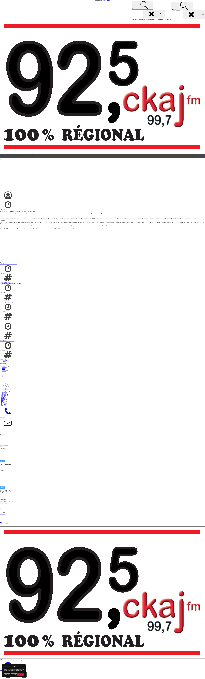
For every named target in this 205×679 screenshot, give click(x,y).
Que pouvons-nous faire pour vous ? (6, 479)
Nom (1, 434)
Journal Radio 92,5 (137, 19)
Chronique (4, 371)
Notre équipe (164, 19)
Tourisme (3, 403)
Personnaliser (7, 674)
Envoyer (2, 461)
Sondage (3, 400)
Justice (3, 385)
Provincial (5, 282)
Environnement (4, 380)
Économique (4, 375)
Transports (4, 404)
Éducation (4, 377)
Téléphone (2, 443)
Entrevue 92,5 (4, 379)
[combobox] (1, 446)
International (4, 384)
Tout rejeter (14, 674)
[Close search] (151, 14)
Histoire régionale (5, 383)
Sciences (3, 398)
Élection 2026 (4, 378)
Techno (3, 402)
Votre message (2, 448)
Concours (142, 19)
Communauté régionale (6, 372)
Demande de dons (159, 19)
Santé (3, 397)
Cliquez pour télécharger (106, 0)
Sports (8, 301)
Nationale (3, 390)
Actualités (12, 157)
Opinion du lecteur (5, 391)
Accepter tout (21, 674)
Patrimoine (4, 392)
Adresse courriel (2, 439)
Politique (3, 393)
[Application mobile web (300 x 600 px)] (8, 190)
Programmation (146, 19)
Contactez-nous (168, 19)
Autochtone (4, 370)
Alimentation (4, 367)
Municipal (4, 389)
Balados (150, 19)
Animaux (3, 369)
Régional (3, 395)
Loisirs (5, 301)
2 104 (3, 360)
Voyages (3, 405)
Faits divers (4, 381)
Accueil (133, 19)
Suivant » (5, 360)
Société (9, 282)
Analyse (3, 368)
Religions (3, 396)
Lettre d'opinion (4, 386)
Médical (3, 388)
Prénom (1, 429)
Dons (155, 19)
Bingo (153, 19)
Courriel (1, 470)
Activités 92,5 (4, 365)
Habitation (4, 382)
